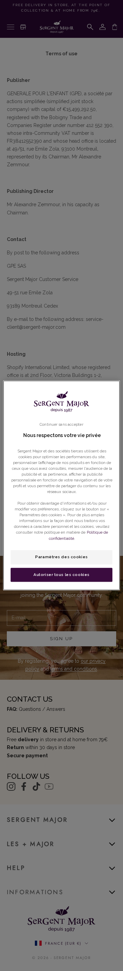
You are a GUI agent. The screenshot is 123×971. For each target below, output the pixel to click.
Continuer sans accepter (61, 424)
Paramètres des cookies (61, 556)
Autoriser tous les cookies (61, 574)
